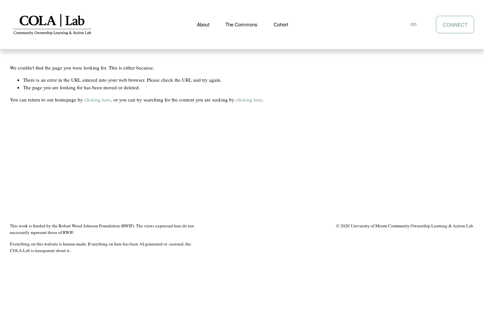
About (203, 24)
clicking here (97, 99)
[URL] (413, 24)
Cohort (281, 24)
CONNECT (455, 24)
